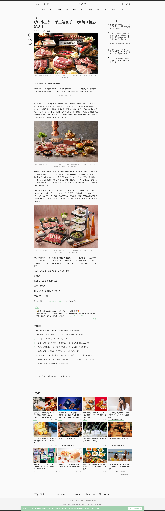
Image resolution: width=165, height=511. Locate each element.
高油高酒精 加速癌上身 (66, 438)
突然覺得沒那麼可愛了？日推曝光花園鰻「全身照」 (94, 439)
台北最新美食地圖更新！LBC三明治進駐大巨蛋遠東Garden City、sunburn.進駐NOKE (45, 415)
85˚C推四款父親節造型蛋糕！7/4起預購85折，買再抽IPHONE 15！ (61, 330)
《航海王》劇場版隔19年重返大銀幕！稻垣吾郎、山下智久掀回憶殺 (119, 60)
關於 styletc (61, 494)
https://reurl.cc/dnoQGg (55, 301)
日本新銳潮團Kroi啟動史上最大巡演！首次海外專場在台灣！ (58, 351)
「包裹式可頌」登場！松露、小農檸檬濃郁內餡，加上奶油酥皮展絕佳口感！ (64, 343)
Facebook (92, 494)
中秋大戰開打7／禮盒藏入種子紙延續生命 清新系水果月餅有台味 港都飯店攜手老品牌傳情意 (69, 415)
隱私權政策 (59, 508)
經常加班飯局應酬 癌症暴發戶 (119, 438)
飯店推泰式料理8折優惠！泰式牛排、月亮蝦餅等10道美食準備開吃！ (94, 466)
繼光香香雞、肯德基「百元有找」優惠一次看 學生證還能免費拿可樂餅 (94, 415)
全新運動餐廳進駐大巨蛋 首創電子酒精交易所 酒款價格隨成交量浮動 (62, 347)
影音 (113, 9)
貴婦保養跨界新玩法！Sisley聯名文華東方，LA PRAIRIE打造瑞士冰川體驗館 (120, 27)
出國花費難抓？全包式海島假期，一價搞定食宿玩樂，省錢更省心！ (119, 466)
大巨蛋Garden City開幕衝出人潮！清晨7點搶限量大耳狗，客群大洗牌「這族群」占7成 (120, 52)
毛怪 (105, 9)
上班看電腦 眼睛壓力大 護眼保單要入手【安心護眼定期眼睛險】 (119, 415)
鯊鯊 (48, 31)
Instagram (106, 494)
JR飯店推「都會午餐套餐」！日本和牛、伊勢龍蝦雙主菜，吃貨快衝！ (61, 334)
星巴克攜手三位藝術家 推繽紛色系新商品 (51, 339)
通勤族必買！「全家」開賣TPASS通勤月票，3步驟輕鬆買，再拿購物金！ (44, 466)
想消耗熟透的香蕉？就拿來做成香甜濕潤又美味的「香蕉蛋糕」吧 (44, 440)
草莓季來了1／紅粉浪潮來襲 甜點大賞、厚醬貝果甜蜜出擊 (69, 465)
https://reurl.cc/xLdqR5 (74, 316)
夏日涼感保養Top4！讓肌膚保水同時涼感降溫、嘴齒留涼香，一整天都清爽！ (64, 355)
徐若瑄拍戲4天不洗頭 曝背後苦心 (120, 44)
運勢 (90, 9)
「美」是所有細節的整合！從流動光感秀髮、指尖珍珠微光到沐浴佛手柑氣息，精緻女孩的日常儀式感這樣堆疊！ (119, 36)
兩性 (98, 9)
